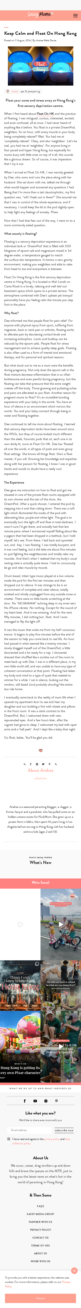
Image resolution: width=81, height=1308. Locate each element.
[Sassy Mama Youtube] (35, 1101)
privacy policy (52, 1139)
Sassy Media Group (40, 1214)
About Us (40, 1253)
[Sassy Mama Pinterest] (56, 1100)
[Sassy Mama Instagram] (46, 1101)
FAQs (40, 1206)
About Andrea (40, 770)
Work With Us (40, 1261)
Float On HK (45, 113)
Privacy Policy (40, 1229)
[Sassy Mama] (40, 15)
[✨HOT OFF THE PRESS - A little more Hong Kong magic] (20, 1047)
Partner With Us (40, 1222)
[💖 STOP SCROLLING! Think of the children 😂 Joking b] (60, 924)
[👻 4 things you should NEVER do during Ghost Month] (20, 985)
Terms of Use (40, 1245)
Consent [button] (40, 1298)
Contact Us (40, 1237)
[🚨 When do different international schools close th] (20, 924)
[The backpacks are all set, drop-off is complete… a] (60, 985)
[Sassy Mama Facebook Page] (25, 1101)
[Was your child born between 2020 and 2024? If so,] (60, 1047)
